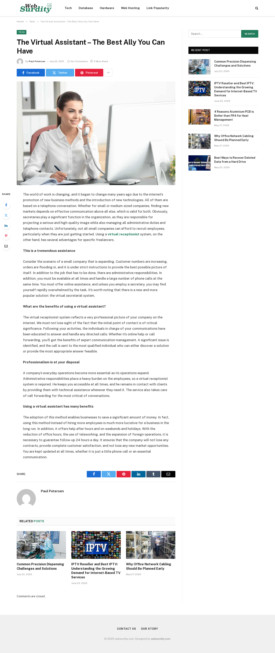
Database (86, 8)
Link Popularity (158, 8)
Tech (68, 8)
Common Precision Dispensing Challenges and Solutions (40, 566)
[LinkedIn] (6, 225)
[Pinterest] (6, 236)
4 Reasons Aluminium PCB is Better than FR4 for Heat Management (234, 115)
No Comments (79, 61)
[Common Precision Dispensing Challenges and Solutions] (41, 545)
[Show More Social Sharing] (108, 72)
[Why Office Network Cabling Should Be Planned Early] (150, 545)
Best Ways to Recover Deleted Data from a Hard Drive (234, 159)
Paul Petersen (37, 61)
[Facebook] (6, 205)
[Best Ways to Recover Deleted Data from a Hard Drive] (199, 163)
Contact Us (126, 628)
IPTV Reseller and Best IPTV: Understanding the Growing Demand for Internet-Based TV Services (95, 570)
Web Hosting (130, 8)
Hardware (107, 8)
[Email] (6, 246)
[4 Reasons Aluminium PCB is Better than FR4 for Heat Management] (199, 117)
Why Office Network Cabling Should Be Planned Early (148, 566)
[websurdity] (35, 8)
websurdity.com (160, 638)
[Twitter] (6, 215)
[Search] (256, 8)
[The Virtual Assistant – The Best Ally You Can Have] (96, 133)
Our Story (149, 628)
